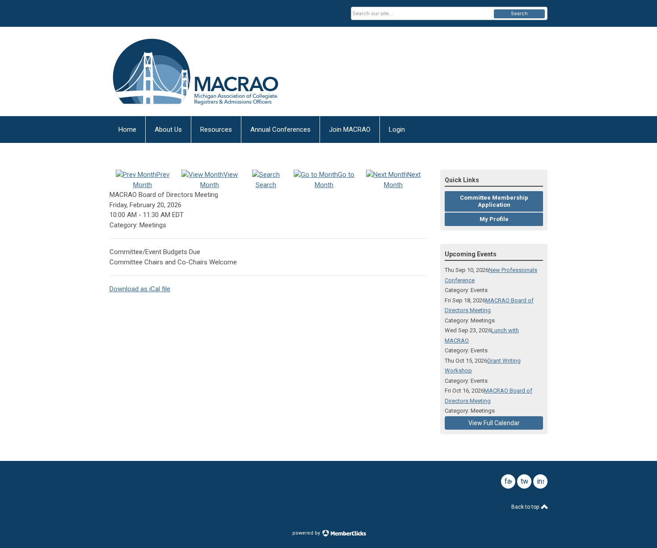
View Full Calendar (494, 423)
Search (519, 14)
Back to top (525, 507)
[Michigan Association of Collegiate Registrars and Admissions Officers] (197, 71)
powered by (306, 533)
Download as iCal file (140, 289)
